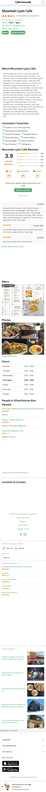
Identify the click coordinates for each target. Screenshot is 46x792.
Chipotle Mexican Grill (12, 430)
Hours (5, 22)
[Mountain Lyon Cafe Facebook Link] (21, 534)
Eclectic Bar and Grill (9, 579)
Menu (5, 32)
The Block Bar (7, 586)
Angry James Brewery (13, 419)
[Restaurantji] (23, 2)
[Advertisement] (23, 50)
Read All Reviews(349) (13, 246)
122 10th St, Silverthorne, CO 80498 (23, 514)
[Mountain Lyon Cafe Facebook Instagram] (25, 534)
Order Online (18, 32)
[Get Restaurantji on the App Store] (10, 763)
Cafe (5, 20)
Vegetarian (19, 20)
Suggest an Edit (23, 529)
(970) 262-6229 (10, 28)
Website (23, 521)
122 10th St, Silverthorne (13, 25)
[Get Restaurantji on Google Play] (10, 769)
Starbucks (5, 573)
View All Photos (9, 356)
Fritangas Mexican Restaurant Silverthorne (23, 408)
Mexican (11, 20)
